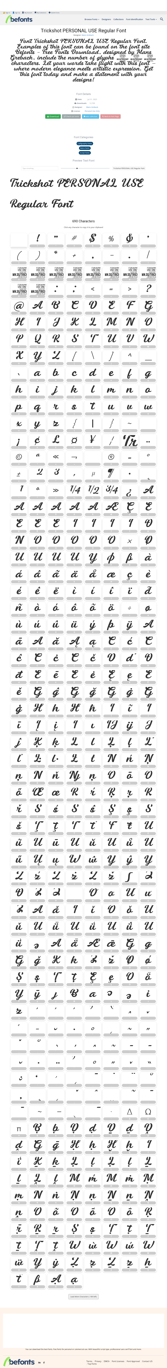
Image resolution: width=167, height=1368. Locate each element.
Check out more (72, 116)
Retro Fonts (84, 148)
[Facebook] (44, 1362)
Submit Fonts (55, 13)
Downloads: (82, 103)
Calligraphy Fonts (85, 143)
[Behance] (39, 1362)
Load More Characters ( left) (83, 1296)
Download (54, 116)
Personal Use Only (92, 111)
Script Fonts (85, 153)
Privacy (98, 1361)
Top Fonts (92, 1364)
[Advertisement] (83, 1331)
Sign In (6, 13)
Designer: (78, 107)
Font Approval (133, 1361)
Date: (80, 99)
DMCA (106, 1361)
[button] (162, 20)
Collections (118, 19)
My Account (28, 13)
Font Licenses (118, 1361)
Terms (89, 1361)
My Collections (41, 13)
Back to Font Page (112, 116)
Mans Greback (88, 35)
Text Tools (150, 19)
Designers (106, 19)
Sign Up (16, 13)
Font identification (134, 19)
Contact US (147, 1361)
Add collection (91, 116)
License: (76, 111)
